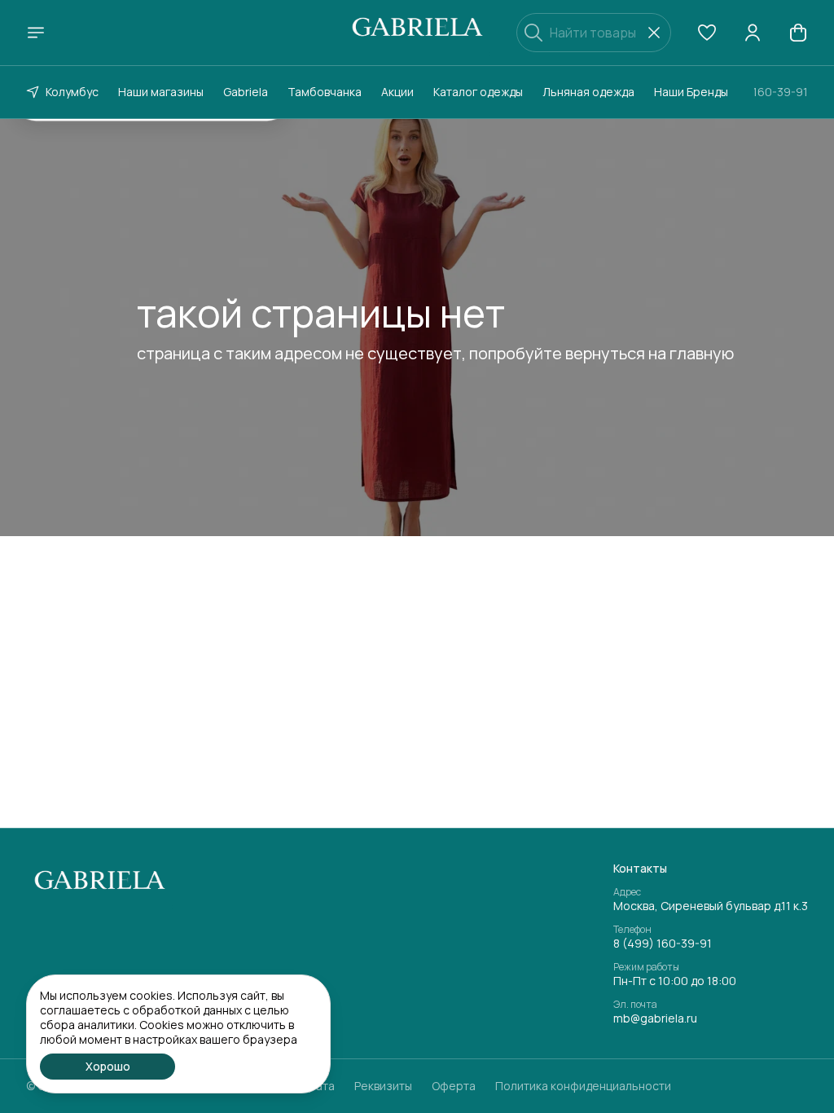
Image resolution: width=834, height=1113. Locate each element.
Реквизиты (383, 1086)
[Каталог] (36, 32)
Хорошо (108, 1066)
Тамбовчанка (325, 91)
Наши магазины (161, 91)
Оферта (454, 1086)
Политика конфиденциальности (583, 1086)
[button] (707, 32)
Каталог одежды (478, 91)
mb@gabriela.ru (655, 1018)
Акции (397, 91)
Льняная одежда (588, 91)
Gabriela (245, 91)
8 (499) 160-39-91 (662, 943)
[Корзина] (798, 32)
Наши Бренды (691, 91)
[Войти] (752, 32)
